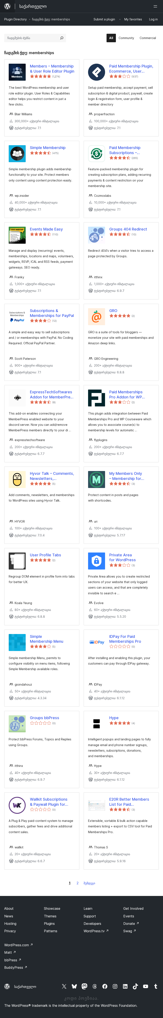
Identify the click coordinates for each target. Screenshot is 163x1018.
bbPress (12, 960)
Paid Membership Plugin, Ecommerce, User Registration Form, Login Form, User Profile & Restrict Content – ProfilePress (131, 69)
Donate (131, 923)
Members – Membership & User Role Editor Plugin (52, 68)
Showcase (52, 908)
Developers (92, 923)
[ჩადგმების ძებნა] (62, 38)
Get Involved (133, 908)
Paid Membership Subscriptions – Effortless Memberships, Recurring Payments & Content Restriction (131, 150)
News (8, 916)
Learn (88, 908)
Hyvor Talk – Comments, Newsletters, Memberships (52, 476)
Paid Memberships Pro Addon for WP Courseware (126, 394)
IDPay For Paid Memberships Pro (125, 639)
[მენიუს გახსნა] (156, 6)
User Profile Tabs (45, 555)
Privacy (10, 931)
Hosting (10, 923)
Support (90, 916)
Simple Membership (48, 147)
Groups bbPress (44, 718)
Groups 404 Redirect (128, 229)
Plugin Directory (15, 19)
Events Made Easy (46, 229)
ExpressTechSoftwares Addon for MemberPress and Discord (52, 394)
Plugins (49, 923)
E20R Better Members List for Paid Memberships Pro (129, 802)
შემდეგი (89, 883)
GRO (113, 310)
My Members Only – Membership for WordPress (125, 476)
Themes (50, 916)
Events (128, 916)
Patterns (50, 931)
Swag (129, 931)
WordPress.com (18, 945)
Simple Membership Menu (46, 639)
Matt (10, 952)
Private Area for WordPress (122, 557)
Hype (114, 718)
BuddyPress (15, 967)
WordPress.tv (96, 931)
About (9, 908)
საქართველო (25, 986)
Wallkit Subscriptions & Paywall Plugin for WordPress (48, 802)
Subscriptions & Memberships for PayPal (52, 313)
